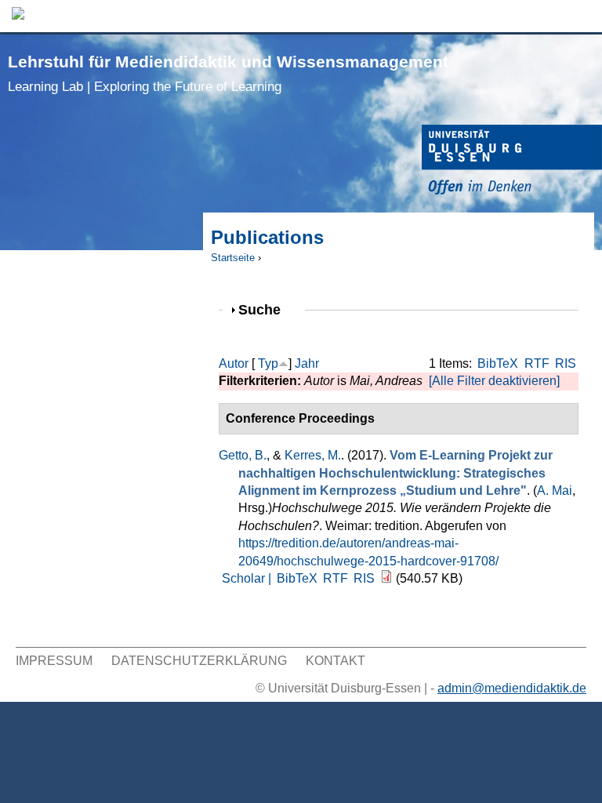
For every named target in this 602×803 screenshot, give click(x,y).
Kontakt (335, 660)
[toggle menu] (582, 16)
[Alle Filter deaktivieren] (494, 380)
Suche (266, 309)
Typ (268, 363)
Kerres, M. (313, 455)
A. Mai (554, 490)
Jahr (307, 363)
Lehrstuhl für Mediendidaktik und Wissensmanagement (228, 73)
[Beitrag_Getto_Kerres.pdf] (386, 578)
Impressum (54, 660)
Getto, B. (243, 455)
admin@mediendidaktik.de (511, 688)
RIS (565, 363)
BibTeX (497, 363)
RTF (536, 363)
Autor (233, 363)
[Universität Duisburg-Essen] (512, 162)
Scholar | (248, 578)
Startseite (233, 257)
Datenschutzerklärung (199, 660)
